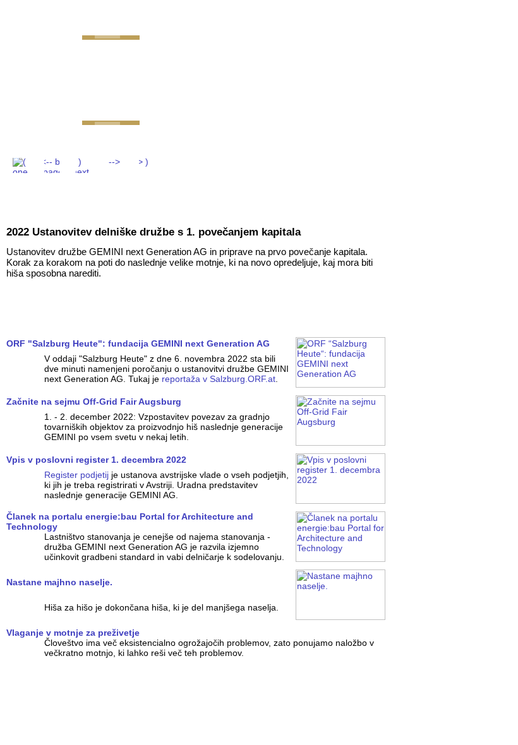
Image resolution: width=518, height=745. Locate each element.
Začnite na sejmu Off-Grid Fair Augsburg (93, 401)
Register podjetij (76, 475)
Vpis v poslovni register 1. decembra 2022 (96, 460)
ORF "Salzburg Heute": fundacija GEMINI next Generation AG (138, 343)
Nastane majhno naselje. (59, 582)
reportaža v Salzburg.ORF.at (218, 379)
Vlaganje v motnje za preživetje (73, 633)
